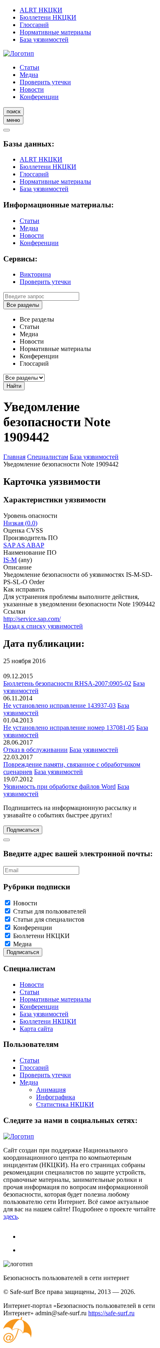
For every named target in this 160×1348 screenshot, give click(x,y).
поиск (14, 111)
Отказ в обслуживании (35, 749)
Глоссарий (34, 24)
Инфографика (55, 1097)
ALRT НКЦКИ (41, 10)
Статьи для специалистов (49, 919)
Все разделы (23, 305)
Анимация (51, 1089)
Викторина (35, 274)
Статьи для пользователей (49, 911)
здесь (10, 1216)
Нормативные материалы (55, 32)
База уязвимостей (44, 39)
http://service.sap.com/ (32, 618)
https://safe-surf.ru (111, 1313)
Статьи (29, 67)
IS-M (10, 559)
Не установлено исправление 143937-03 (59, 705)
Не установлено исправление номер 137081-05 (69, 727)
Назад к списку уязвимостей (43, 626)
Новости (32, 89)
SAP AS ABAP (23, 545)
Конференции (39, 96)
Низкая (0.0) (20, 523)
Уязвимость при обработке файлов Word (59, 786)
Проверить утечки (45, 82)
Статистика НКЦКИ (65, 1104)
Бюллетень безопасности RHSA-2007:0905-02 (67, 683)
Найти (14, 386)
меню (13, 120)
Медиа (29, 74)
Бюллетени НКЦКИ (48, 17)
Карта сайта (36, 1028)
